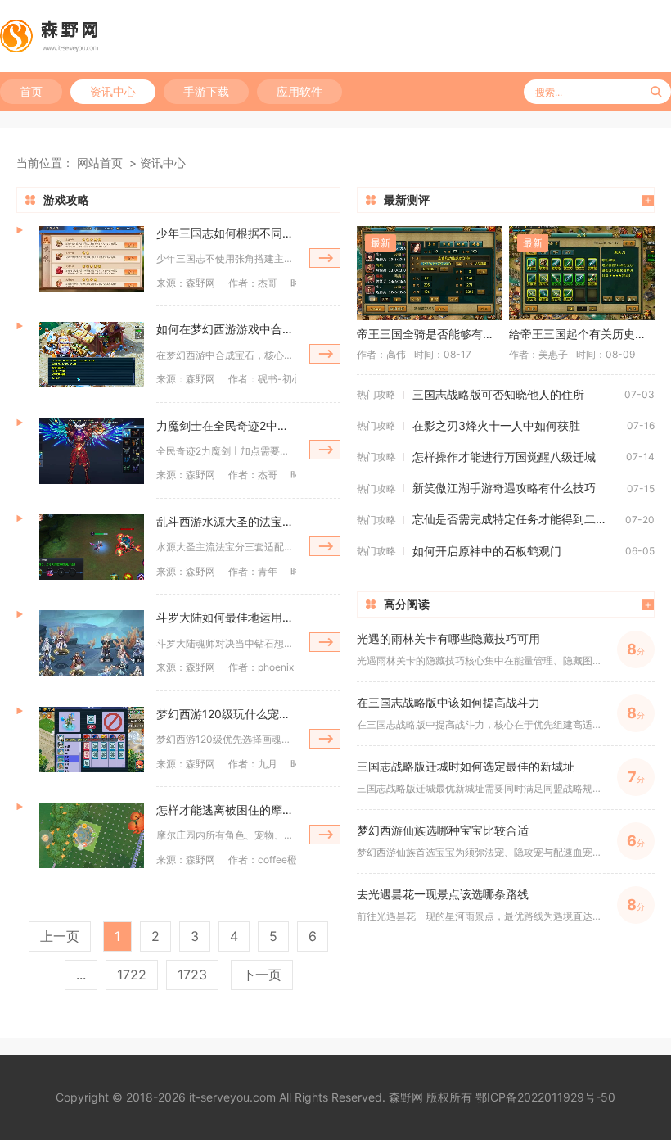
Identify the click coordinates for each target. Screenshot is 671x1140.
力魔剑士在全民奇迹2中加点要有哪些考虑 (226, 425)
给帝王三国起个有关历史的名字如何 (582, 334)
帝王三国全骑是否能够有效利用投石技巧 (429, 334)
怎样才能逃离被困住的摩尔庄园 (226, 810)
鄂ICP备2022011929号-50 (545, 1097)
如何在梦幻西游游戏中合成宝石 (226, 329)
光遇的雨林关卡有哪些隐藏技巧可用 (448, 638)
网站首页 (100, 163)
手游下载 (206, 91)
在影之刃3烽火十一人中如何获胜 (496, 425)
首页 (31, 91)
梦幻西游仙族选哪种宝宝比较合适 (443, 830)
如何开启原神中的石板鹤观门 (486, 551)
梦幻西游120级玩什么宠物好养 (226, 714)
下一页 (261, 974)
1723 (192, 974)
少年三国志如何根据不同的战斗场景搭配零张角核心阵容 (226, 233)
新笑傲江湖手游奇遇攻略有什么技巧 (504, 488)
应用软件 (299, 91)
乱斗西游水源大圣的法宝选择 (226, 521)
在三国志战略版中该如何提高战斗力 (448, 702)
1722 (131, 974)
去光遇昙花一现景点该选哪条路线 (443, 894)
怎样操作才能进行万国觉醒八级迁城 (504, 457)
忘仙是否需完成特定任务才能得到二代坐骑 (518, 519)
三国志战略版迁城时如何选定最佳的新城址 (465, 766)
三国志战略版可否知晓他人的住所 (498, 394)
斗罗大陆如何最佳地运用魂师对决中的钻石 (226, 617)
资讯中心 (113, 91)
